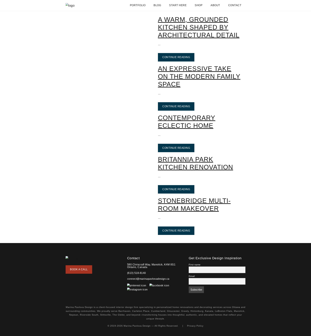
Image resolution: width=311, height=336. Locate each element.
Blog (157, 5)
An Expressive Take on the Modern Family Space (199, 76)
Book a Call (79, 269)
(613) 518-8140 (136, 273)
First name (195, 264)
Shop (198, 5)
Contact (235, 5)
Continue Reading (178, 57)
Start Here (178, 5)
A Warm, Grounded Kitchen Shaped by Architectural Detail (198, 27)
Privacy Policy (195, 325)
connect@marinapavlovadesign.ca (148, 278)
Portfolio (138, 5)
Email (192, 276)
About (215, 5)
